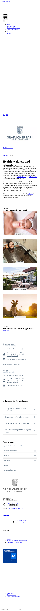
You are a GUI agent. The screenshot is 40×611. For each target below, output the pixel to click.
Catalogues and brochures (14, 542)
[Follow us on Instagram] (1, 605)
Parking (6, 455)
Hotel (8, 24)
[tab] (20, 409)
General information (10, 450)
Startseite (5, 155)
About (8, 33)
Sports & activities (20, 317)
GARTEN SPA (21, 177)
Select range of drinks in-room (17, 417)
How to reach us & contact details (17, 540)
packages (30, 194)
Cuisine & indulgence (13, 28)
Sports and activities (13, 29)
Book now (9, 148)
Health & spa (11, 26)
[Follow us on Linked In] (1, 607)
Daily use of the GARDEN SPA (17, 423)
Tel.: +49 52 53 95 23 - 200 (15, 378)
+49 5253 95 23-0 (12, 503)
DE (4, 115)
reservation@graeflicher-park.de (16, 359)
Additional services (10, 470)
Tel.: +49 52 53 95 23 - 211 (15, 352)
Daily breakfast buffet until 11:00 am (15, 409)
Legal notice (10, 593)
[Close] (4, 21)
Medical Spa (33, 177)
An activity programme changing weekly (18, 431)
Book (4, 148)
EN (7, 115)
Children (7, 460)
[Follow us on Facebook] (1, 604)
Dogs (6, 465)
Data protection (11, 595)
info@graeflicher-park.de (15, 508)
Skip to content (5, 1)
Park (8, 31)
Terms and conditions (13, 596)
